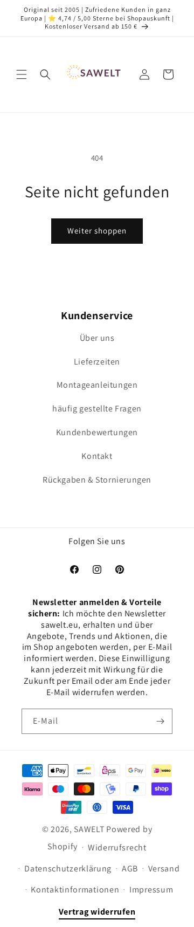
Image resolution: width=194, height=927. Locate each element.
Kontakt (96, 456)
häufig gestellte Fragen (97, 408)
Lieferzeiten (97, 361)
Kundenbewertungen (97, 432)
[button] (21, 74)
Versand (164, 868)
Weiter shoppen (97, 230)
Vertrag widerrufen (97, 911)
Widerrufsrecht (117, 847)
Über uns (97, 338)
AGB (130, 868)
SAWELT (89, 829)
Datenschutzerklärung (68, 868)
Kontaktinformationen (75, 889)
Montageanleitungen (97, 384)
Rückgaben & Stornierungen (97, 479)
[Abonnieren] (160, 721)
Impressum (151, 889)
